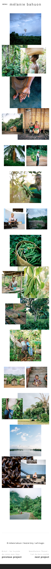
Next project (42, 557)
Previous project (12, 557)
